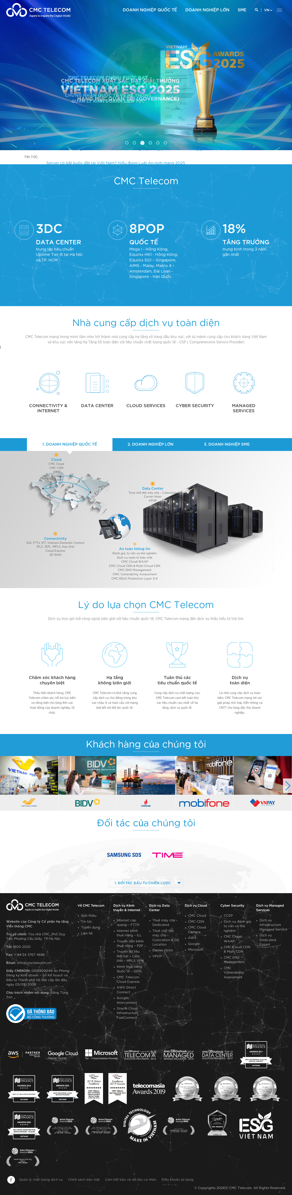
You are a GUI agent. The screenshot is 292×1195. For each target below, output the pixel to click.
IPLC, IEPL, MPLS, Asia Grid (55, 547)
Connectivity (55, 538)
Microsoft (56, 480)
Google (56, 476)
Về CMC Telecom (91, 905)
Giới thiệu (88, 915)
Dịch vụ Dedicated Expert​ (268, 940)
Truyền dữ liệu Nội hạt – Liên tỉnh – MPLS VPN (130, 956)
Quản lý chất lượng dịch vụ (41, 1179)
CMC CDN (56, 468)
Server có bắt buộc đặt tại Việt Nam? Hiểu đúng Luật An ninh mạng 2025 (115, 157)
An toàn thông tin (134, 549)
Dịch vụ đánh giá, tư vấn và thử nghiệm (238, 926)
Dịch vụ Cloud (196, 905)
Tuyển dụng (90, 927)
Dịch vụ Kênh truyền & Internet (126, 908)
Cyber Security (232, 905)
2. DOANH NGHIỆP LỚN (150, 444)
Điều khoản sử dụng (177, 1179)
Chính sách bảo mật (84, 1179)
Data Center (152, 488)
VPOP (153, 501)
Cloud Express (55, 551)
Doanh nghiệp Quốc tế (150, 10)
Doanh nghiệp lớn (207, 10)
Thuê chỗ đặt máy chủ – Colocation (152, 493)
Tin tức (86, 921)
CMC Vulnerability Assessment (234, 973)
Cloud (56, 459)
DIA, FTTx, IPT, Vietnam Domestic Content (55, 543)
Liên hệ (87, 933)
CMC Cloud (56, 464)
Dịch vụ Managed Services (270, 908)
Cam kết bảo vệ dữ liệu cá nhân (130, 1179)
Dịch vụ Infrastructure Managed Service (273, 925)
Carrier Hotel (152, 497)
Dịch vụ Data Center (159, 908)
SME (242, 10)
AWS (56, 472)
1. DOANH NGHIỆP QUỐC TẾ (69, 444)
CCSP (228, 915)
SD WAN (55, 555)
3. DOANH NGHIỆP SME (227, 444)
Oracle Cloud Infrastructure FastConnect (127, 1013)
